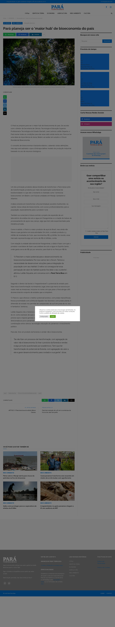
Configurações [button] (44, 316)
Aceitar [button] (53, 316)
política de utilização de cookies (54, 313)
